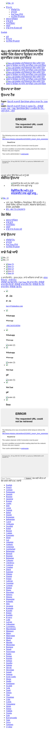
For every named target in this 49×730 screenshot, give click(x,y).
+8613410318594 (13, 325)
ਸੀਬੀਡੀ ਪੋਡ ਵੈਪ (15, 287)
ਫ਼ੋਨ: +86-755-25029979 (15, 209)
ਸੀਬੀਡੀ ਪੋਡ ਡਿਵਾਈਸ (9, 282)
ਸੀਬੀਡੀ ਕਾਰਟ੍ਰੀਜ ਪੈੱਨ (23, 284)
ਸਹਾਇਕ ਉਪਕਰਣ (18, 16)
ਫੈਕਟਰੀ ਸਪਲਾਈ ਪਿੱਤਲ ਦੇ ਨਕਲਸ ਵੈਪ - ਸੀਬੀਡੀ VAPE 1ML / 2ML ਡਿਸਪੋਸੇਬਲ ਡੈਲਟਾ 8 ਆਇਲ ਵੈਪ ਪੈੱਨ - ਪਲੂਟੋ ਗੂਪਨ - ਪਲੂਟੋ (22, 108)
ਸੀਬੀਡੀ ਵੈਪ (15, 10)
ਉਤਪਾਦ (9, 7)
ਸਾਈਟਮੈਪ (12, 280)
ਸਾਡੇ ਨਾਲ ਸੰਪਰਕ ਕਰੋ (14, 28)
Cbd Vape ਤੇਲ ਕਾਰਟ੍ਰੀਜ (28, 282)
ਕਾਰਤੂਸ (14, 12)
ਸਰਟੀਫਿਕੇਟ (10, 23)
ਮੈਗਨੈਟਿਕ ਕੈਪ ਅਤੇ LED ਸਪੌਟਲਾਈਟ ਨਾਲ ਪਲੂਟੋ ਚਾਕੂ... (24, 192)
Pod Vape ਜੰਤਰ (17, 14)
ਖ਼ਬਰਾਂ (8, 26)
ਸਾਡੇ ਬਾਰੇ (9, 21)
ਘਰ (7, 36)
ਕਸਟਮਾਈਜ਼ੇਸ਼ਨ (12, 19)
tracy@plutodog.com (14, 306)
